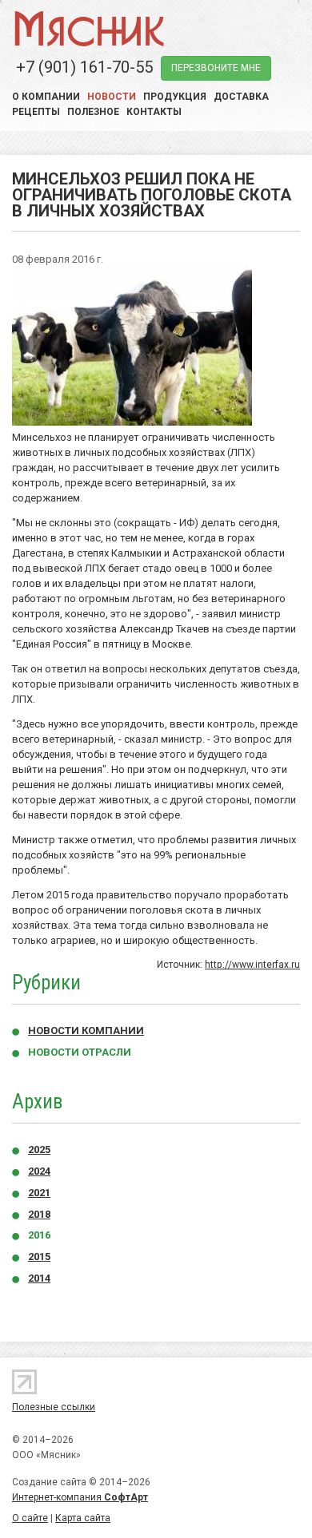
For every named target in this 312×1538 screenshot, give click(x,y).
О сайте (30, 1518)
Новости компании (86, 1031)
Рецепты (36, 111)
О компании (46, 96)
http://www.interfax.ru (252, 964)
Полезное (93, 111)
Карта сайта (82, 1518)
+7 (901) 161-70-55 (84, 67)
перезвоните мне (216, 67)
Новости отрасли (79, 1052)
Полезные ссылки (53, 1407)
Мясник (88, 27)
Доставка (241, 96)
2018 (39, 1214)
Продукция (174, 96)
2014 (39, 1278)
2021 (39, 1193)
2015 (39, 1257)
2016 (39, 1235)
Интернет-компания (80, 1497)
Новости (111, 96)
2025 (39, 1149)
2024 (39, 1171)
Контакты (154, 111)
